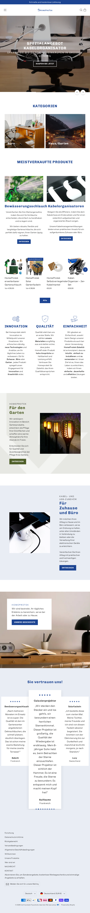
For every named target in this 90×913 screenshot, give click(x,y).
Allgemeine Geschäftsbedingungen (20, 850)
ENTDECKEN (24, 242)
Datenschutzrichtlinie (14, 837)
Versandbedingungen (14, 846)
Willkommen (10, 854)
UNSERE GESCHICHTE (24, 622)
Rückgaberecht (11, 841)
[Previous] (77, 92)
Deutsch (28, 893)
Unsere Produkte (12, 858)
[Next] (83, 92)
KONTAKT (9, 871)
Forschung (9, 833)
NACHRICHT (10, 866)
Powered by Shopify (68, 905)
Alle (45, 300)
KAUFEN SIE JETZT (45, 64)
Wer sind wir (10, 862)
